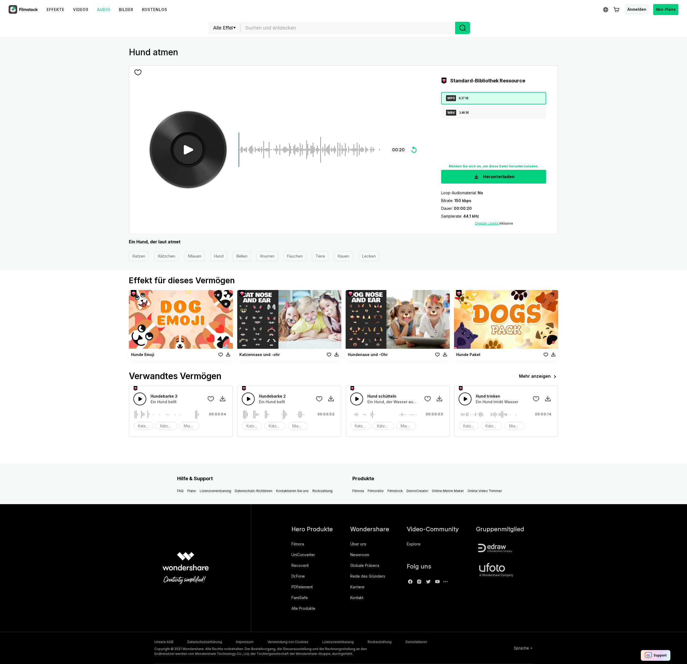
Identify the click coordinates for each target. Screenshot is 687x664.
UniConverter (303, 554)
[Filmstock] (24, 9)
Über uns (358, 544)
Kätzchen (166, 256)
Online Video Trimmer (484, 491)
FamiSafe (299, 597)
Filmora (358, 491)
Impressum (245, 642)
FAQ (180, 491)
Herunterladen (498, 176)
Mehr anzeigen (535, 376)
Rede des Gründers (367, 576)
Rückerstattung (380, 642)
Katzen (138, 256)
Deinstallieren (416, 642)
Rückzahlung (322, 491)
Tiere (320, 256)
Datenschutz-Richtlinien (253, 491)
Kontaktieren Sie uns (292, 491)
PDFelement (302, 587)
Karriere (357, 587)
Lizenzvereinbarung (215, 491)
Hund (219, 256)
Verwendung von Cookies (288, 642)
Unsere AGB (163, 642)
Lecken (369, 256)
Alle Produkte (303, 608)
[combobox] (347, 28)
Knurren (267, 256)
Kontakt (356, 597)
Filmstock (395, 491)
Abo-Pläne (666, 9)
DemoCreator (417, 491)
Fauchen (295, 256)
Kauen (343, 256)
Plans (191, 491)
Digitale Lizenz (487, 223)
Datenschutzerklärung (204, 642)
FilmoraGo (376, 491)
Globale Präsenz (364, 565)
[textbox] (348, 28)
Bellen (241, 256)
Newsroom (359, 554)
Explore (414, 544)
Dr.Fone (298, 576)
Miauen (194, 256)
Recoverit (300, 565)
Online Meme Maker (448, 491)
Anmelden (636, 9)
